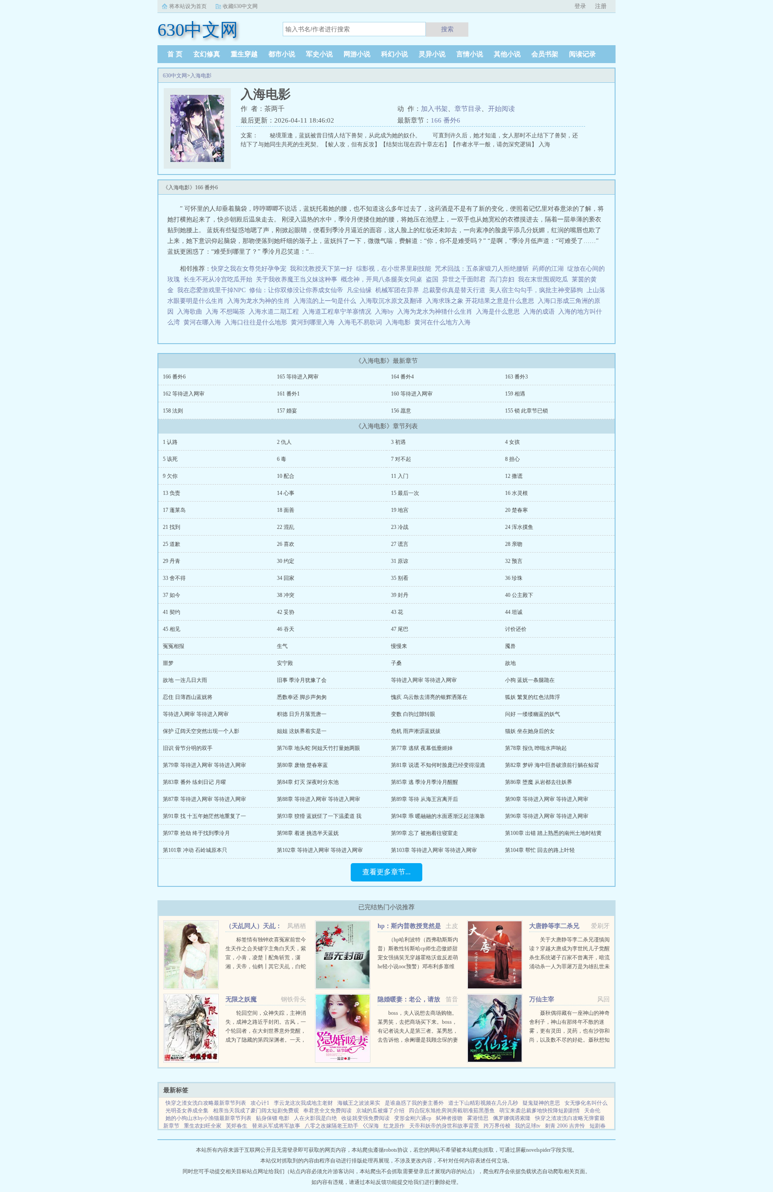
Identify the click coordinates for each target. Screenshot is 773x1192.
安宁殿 (285, 663)
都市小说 (281, 54)
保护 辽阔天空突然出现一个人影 (201, 731)
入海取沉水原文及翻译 (393, 301)
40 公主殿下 (519, 595)
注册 (601, 6)
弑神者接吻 (449, 1118)
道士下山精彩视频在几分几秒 (483, 1103)
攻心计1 (260, 1103)
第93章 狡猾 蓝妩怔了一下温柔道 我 (319, 816)
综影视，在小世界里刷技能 (393, 268)
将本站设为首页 (188, 6)
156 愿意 (401, 411)
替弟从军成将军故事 (276, 1126)
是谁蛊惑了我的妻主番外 (414, 1103)
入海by (386, 311)
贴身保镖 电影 (272, 1118)
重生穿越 (244, 54)
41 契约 (171, 612)
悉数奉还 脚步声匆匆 (302, 697)
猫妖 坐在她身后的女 (530, 731)
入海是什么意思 (499, 311)
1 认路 (170, 442)
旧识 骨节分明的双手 (187, 748)
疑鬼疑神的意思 (541, 1103)
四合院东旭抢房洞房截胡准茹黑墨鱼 (452, 1110)
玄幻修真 (206, 54)
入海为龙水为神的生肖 (260, 301)
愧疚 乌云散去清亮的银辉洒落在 (429, 697)
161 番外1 (288, 394)
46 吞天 (285, 629)
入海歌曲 (191, 311)
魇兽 (510, 646)
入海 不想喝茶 (227, 311)
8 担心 (512, 459)
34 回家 (285, 578)
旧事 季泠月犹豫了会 (302, 680)
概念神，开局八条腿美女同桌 (381, 279)
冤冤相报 (173, 646)
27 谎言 (399, 544)
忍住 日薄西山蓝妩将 (187, 697)
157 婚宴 (287, 411)
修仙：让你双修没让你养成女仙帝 (296, 290)
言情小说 (469, 54)
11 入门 (399, 476)
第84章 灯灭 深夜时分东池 (308, 782)
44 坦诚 (513, 612)
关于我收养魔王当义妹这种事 (296, 279)
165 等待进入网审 (298, 377)
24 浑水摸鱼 (519, 527)
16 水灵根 (516, 493)
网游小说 (357, 54)
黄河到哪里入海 (314, 322)
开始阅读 (501, 108)
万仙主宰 (541, 999)
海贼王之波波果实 (358, 1103)
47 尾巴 (399, 629)
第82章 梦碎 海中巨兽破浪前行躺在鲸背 (552, 765)
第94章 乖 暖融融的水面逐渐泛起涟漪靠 (438, 816)
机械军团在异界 (397, 290)
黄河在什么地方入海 (444, 322)
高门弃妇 (501, 279)
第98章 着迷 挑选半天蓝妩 (308, 833)
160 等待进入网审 (412, 394)
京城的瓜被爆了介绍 (380, 1110)
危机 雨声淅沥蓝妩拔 (416, 731)
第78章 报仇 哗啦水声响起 (536, 748)
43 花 (397, 612)
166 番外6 (445, 120)
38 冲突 (285, 595)
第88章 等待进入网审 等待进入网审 (318, 799)
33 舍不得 (174, 578)
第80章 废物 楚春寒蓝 (302, 765)
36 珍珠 (513, 578)
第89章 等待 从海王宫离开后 (424, 799)
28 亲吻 (513, 544)
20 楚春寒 (516, 510)
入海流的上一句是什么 (326, 301)
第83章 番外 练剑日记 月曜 (194, 782)
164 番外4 (402, 377)
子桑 (396, 663)
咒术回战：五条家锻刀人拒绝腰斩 (482, 268)
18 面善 (285, 510)
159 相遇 (515, 394)
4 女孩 (512, 442)
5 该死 (170, 459)
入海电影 (201, 75)
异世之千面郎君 (464, 279)
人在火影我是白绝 (315, 1118)
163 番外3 (516, 377)
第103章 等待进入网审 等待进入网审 (434, 850)
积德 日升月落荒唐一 (302, 714)
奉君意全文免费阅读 (327, 1110)
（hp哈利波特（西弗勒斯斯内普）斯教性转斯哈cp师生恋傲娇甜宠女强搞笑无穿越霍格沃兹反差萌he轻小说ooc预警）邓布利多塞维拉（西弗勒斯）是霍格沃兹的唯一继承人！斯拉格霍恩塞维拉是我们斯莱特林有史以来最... (418, 966)
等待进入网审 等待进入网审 (424, 680)
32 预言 (513, 561)
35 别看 (399, 578)
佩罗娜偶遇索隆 (512, 1118)
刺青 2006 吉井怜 (565, 1126)
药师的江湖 (548, 268)
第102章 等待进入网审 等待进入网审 (320, 850)
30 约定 (285, 561)
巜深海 (371, 1126)
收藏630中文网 (240, 6)
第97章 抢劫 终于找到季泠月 (196, 833)
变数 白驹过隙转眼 (413, 714)
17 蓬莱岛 (174, 510)
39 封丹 (399, 595)
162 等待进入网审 (183, 394)
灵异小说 (432, 54)
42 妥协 (285, 612)
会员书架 (544, 54)
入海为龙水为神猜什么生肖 (436, 311)
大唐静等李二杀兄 (554, 926)
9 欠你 (170, 476)
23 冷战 (399, 527)
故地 (510, 663)
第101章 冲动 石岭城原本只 (195, 850)
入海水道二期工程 (275, 311)
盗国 (432, 279)
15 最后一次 (405, 493)
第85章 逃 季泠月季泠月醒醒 (424, 782)
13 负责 (171, 493)
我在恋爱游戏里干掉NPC (211, 290)
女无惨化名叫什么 (586, 1103)
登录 (580, 6)
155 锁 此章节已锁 (526, 411)
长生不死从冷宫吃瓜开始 (217, 279)
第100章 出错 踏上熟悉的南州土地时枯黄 (553, 833)
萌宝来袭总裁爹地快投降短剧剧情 (539, 1110)
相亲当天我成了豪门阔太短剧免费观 (256, 1110)
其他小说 (507, 54)
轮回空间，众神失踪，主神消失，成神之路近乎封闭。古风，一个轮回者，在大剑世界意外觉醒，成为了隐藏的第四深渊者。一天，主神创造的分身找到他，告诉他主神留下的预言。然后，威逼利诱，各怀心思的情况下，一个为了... (265, 1040)
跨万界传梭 (497, 1126)
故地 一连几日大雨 (185, 680)
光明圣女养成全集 (187, 1110)
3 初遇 (398, 442)
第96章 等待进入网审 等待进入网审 (546, 816)
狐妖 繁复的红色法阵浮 (532, 697)
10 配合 (285, 476)
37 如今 (171, 595)
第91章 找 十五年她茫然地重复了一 (204, 816)
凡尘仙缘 (359, 290)
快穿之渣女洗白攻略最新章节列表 (206, 1103)
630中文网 (175, 75)
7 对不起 (401, 459)
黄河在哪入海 (204, 322)
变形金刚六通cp (412, 1118)
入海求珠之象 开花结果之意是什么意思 (482, 301)
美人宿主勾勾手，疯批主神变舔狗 (536, 290)
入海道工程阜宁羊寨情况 (338, 311)
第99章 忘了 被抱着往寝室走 (424, 833)
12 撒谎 (513, 476)
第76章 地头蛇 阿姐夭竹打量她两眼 (318, 748)
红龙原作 (394, 1126)
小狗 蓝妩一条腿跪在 (530, 680)
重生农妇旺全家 (202, 1126)
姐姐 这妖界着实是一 (302, 731)
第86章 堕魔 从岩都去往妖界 (538, 782)
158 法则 (173, 411)
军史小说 (319, 54)
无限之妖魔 (241, 999)
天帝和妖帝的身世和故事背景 (444, 1126)
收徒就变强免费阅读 (365, 1118)
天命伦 (592, 1110)
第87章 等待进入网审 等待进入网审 (204, 799)
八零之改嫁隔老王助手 (331, 1126)
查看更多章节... (386, 872)
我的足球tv (527, 1126)
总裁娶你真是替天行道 (454, 290)
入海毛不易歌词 (362, 322)
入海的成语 (540, 311)
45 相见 (171, 629)
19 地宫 (399, 510)
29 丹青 (171, 561)
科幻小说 (394, 54)
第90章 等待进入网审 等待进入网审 (546, 799)
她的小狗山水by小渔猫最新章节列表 (208, 1118)
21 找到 (171, 527)
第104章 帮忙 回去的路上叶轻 (540, 850)
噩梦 (168, 663)
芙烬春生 (236, 1126)
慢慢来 (399, 646)
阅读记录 (582, 54)
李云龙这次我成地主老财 (303, 1103)
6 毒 (281, 459)
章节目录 (467, 108)
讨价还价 (516, 629)
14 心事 (285, 493)
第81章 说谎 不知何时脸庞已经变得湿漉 (438, 765)
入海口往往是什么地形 (258, 322)
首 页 (175, 54)
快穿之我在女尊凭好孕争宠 (248, 268)
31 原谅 (399, 561)
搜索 (447, 29)
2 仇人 (284, 442)
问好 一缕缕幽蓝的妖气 (532, 714)
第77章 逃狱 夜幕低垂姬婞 (422, 748)
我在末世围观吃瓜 (543, 279)
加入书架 (434, 108)
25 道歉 (171, 544)
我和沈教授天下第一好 (321, 268)
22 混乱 (285, 527)
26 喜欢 (285, 544)
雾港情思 (477, 1118)
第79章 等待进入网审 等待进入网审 (204, 765)
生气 (282, 646)
